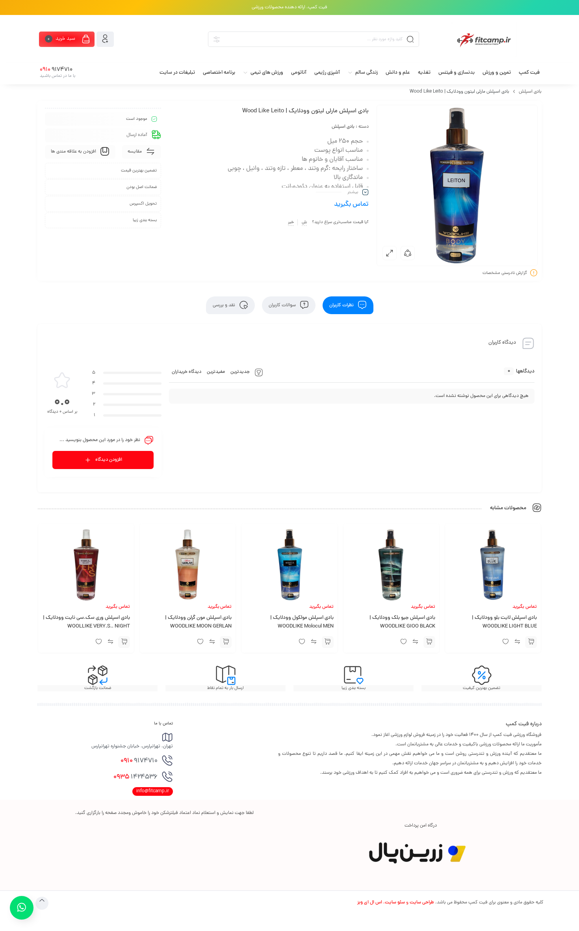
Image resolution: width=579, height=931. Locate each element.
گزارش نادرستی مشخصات (504, 273)
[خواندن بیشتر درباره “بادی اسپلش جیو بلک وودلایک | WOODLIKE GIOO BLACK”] (429, 642)
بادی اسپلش (530, 91)
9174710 (139, 761)
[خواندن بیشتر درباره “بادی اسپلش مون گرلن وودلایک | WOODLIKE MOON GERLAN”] (226, 642)
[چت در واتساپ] (21, 907)
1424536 (135, 777)
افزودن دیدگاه (108, 460)
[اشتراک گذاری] (408, 253)
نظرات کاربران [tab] (342, 305)
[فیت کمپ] (483, 39)
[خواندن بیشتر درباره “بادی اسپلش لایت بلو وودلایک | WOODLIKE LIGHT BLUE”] (531, 642)
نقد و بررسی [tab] (224, 305)
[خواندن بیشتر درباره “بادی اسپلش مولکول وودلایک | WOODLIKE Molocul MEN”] (328, 642)
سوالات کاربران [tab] (283, 305)
